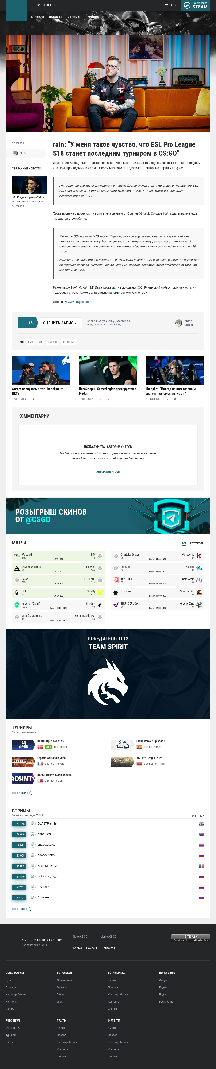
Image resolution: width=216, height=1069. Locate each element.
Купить (10, 980)
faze (30, 342)
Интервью (68, 342)
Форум (163, 980)
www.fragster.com (80, 302)
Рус (202, 816)
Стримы (74, 16)
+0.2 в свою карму (110, 325)
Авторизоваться (108, 472)
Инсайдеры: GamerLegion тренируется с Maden (107, 391)
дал (114, 287)
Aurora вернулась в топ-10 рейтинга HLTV (37, 391)
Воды (162, 994)
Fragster (52, 342)
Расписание (166, 1002)
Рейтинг (91, 948)
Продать (11, 987)
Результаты (197, 543)
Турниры (92, 16)
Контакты (108, 948)
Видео (163, 987)
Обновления (64, 980)
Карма (77, 948)
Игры (60, 1002)
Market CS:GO (108, 936)
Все (184, 543)
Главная (37, 16)
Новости (56, 16)
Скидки (10, 1009)
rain (40, 342)
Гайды (60, 994)
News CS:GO (80, 936)
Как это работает (16, 994)
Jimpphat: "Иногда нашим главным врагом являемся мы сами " (171, 391)
